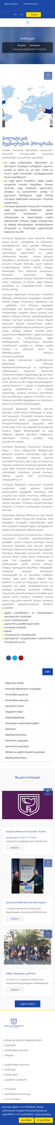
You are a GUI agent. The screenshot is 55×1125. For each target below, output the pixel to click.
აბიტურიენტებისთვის (15, 718)
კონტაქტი (8, 1055)
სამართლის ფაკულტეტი (16, 741)
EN (15, 15)
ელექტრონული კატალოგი (16, 1065)
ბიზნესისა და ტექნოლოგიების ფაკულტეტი (25, 752)
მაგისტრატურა (11, 1075)
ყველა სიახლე (27, 1004)
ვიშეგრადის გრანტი (14, 683)
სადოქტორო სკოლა (14, 706)
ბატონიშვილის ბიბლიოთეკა (17, 1094)
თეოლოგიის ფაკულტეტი (17, 746)
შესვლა (34, 14)
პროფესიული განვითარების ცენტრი (22, 723)
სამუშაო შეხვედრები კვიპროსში (20, 974)
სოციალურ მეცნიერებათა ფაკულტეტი (23, 689)
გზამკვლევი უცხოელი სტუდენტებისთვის (23, 1040)
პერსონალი (10, 729)
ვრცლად (15, 848)
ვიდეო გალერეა (11, 4)
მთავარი (21, 45)
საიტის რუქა (10, 1070)
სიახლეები (35, 45)
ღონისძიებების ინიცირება (16, 1050)
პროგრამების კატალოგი (16, 695)
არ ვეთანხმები (43, 1120)
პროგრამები (10, 1089)
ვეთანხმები (26, 1120)
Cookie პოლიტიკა (12, 1099)
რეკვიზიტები (10, 1045)
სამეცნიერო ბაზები (14, 712)
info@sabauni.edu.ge (30, 4)
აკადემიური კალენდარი (15, 1080)
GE (22, 15)
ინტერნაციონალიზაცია (16, 735)
